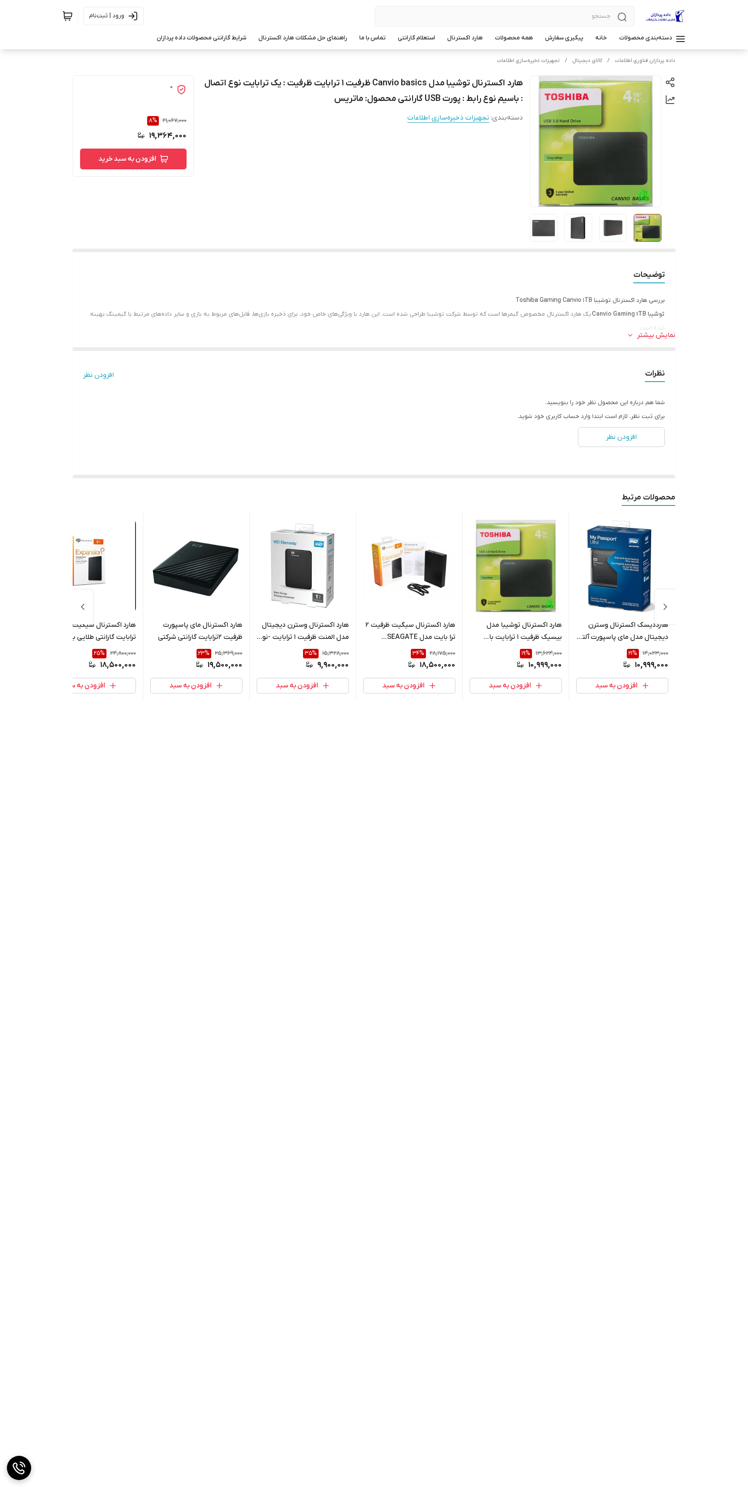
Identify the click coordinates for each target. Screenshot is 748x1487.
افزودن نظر (98, 375)
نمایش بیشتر (656, 335)
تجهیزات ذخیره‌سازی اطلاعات (528, 60)
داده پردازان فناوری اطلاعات (645, 60)
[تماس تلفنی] (19, 1468)
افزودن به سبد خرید (127, 159)
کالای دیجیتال (587, 60)
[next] (82, 607)
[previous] (665, 607)
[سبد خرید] (67, 16)
